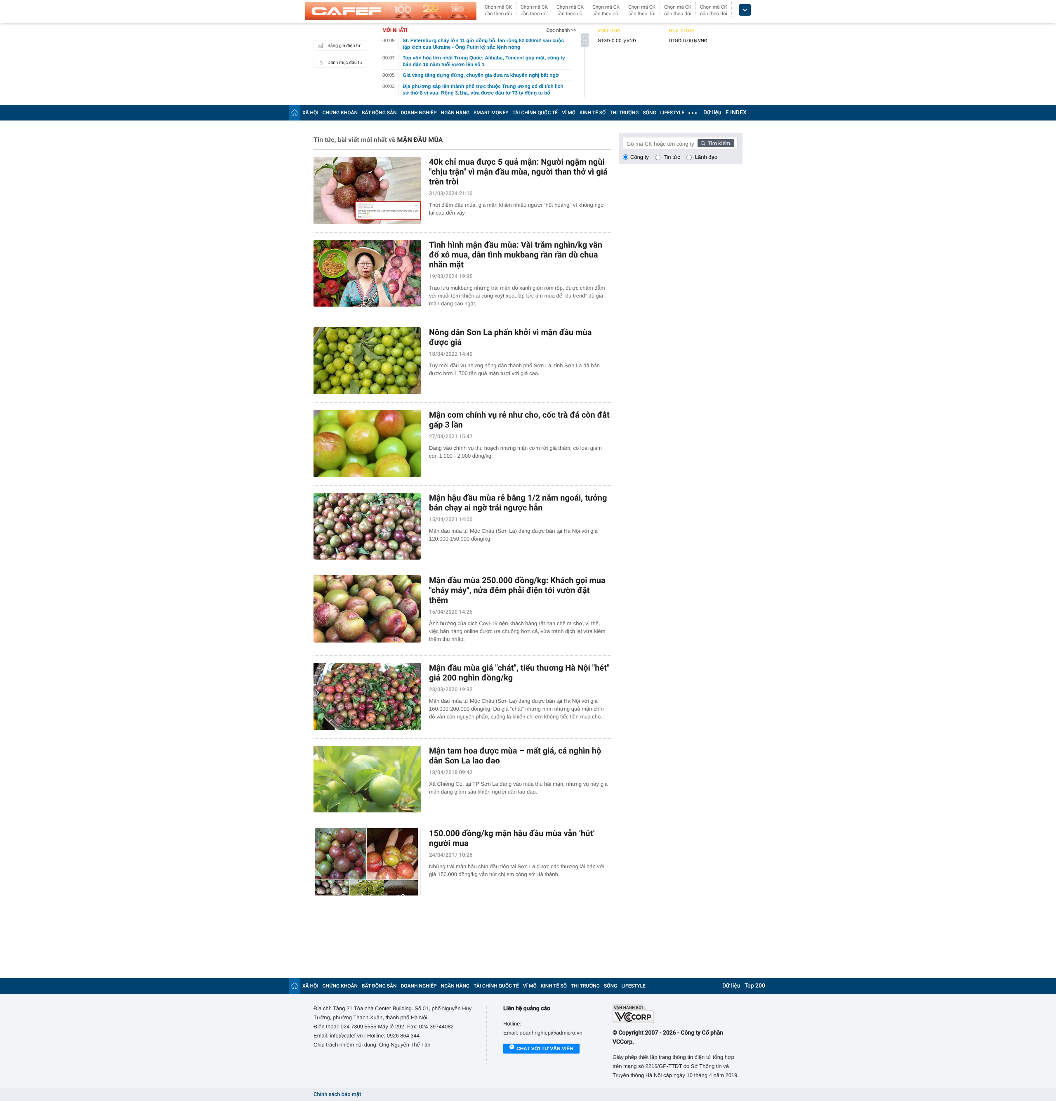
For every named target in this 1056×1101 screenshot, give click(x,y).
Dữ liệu (712, 112)
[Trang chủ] (294, 112)
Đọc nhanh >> (561, 30)
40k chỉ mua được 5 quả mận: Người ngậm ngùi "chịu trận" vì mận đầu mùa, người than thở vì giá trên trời (518, 172)
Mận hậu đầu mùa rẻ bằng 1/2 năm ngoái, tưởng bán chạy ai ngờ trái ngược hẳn (518, 503)
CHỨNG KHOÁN (340, 113)
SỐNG (649, 113)
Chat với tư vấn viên (544, 1048)
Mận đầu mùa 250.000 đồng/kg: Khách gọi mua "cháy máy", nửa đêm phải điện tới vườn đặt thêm (517, 590)
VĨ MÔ (568, 113)
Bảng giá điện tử (344, 45)
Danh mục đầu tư (345, 62)
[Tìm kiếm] (716, 143)
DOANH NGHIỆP (419, 113)
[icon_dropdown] (745, 10)
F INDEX (736, 112)
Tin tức (672, 157)
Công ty (639, 157)
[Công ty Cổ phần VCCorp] (677, 1014)
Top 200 (755, 986)
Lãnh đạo (706, 157)
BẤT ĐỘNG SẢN (379, 113)
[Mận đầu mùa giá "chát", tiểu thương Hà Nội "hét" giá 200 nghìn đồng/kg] (367, 696)
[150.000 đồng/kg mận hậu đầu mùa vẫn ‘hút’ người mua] (367, 861)
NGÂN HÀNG (455, 113)
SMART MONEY (491, 113)
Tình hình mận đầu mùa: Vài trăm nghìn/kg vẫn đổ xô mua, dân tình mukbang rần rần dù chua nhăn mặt (515, 254)
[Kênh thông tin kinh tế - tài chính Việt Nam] (390, 11)
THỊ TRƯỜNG (624, 113)
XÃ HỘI (310, 113)
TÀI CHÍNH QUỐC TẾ (535, 113)
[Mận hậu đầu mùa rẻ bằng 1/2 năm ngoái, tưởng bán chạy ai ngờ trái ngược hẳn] (367, 526)
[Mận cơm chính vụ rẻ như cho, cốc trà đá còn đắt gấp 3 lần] (367, 443)
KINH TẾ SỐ (593, 113)
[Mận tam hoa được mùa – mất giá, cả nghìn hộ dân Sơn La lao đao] (367, 779)
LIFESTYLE (672, 113)
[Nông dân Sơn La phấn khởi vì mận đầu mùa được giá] (367, 361)
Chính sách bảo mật (337, 1095)
